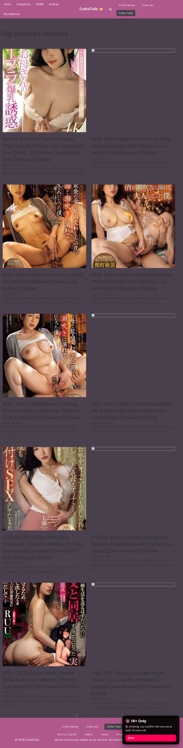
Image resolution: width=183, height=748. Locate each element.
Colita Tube (126, 13)
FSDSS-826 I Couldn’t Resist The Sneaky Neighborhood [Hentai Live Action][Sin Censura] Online (132, 544)
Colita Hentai (127, 5)
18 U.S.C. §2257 (67, 734)
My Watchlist (12, 14)
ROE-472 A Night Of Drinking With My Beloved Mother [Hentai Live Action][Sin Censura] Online (131, 411)
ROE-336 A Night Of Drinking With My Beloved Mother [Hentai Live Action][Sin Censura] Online (132, 281)
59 (99, 715)
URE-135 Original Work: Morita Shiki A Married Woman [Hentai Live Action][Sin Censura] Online (41, 680)
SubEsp (54, 4)
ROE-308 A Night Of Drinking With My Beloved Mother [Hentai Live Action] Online (43, 281)
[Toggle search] (110, 9)
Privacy (121, 734)
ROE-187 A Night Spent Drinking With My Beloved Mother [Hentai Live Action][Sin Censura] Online (41, 411)
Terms (104, 734)
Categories (24, 4)
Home (7, 4)
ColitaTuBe (89, 9)
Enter (131, 737)
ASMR (40, 4)
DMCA (89, 734)
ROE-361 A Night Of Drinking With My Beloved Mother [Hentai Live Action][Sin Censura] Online (131, 146)
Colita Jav (148, 5)
